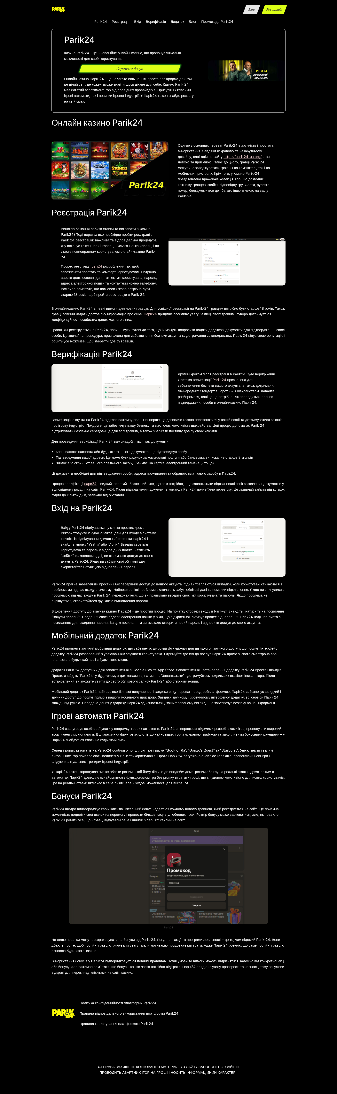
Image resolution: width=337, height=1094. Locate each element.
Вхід (251, 9)
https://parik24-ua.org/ (242, 156)
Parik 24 (219, 380)
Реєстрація (274, 9)
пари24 (90, 483)
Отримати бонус (130, 68)
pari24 (96, 266)
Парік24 (150, 314)
